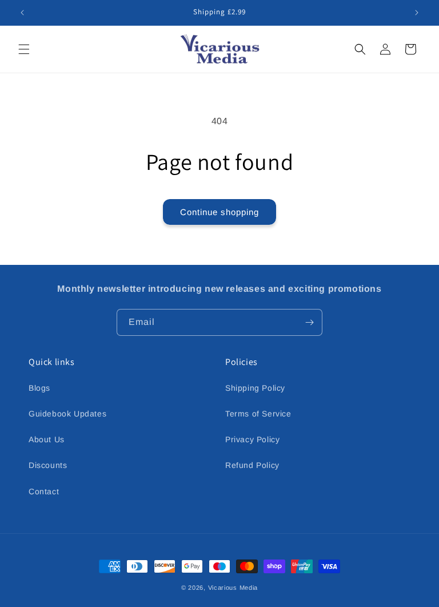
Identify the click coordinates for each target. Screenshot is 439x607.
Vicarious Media (233, 587)
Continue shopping (219, 212)
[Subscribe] (309, 322)
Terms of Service (258, 413)
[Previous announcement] (22, 12)
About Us (47, 439)
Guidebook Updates (67, 413)
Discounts (48, 465)
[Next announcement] (416, 12)
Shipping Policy (255, 387)
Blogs (39, 387)
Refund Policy (252, 465)
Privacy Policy (252, 439)
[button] (24, 49)
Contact (44, 491)
